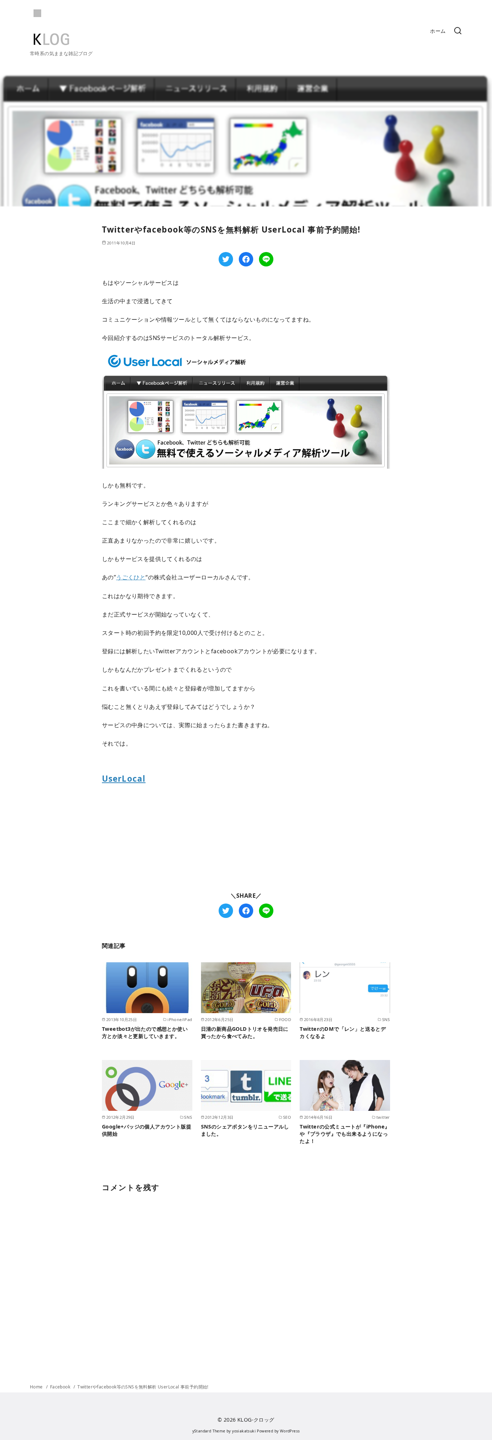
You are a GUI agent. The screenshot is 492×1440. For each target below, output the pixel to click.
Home (37, 1387)
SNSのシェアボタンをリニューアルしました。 (245, 1130)
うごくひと (131, 577)
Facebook (61, 1387)
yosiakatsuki (244, 1431)
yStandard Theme (208, 1431)
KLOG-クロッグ (255, 1419)
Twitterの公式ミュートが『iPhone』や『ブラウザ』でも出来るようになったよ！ (345, 1133)
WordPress (290, 1431)
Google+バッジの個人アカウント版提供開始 (146, 1130)
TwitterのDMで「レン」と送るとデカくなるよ (343, 1032)
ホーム (438, 30)
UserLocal (124, 778)
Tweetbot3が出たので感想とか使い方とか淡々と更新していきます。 (145, 1032)
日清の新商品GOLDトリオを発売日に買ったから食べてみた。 (245, 1032)
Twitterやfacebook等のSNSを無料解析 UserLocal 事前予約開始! (143, 1387)
